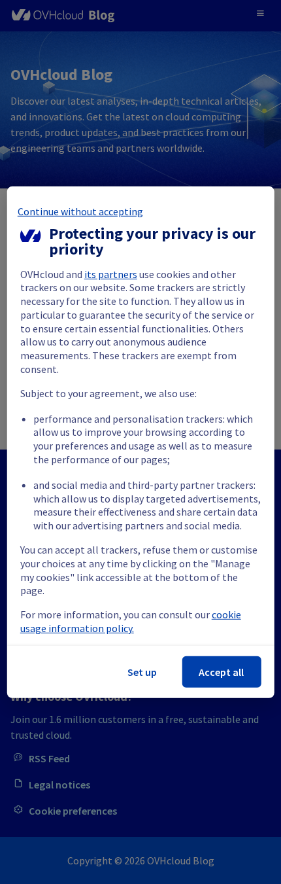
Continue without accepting (80, 210)
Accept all (221, 672)
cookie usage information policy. (130, 621)
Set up (142, 672)
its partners (110, 273)
